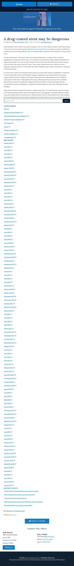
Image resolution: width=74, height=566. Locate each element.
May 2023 (7, 278)
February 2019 (8, 446)
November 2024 (9, 214)
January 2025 (8, 207)
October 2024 (8, 218)
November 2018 (9, 457)
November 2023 (9, 257)
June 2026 (7, 150)
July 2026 (7, 147)
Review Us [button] (8, 547)
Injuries (6, 127)
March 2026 (8, 161)
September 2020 (9, 385)
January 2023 (8, 293)
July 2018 (7, 471)
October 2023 (8, 261)
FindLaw (62, 560)
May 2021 (7, 357)
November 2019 (9, 414)
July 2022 (7, 314)
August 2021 (8, 346)
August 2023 (8, 268)
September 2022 (9, 307)
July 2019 (7, 428)
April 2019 (7, 439)
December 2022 (9, 296)
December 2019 (9, 410)
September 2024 (9, 221)
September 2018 (9, 464)
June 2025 (7, 193)
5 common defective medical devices (15, 498)
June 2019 (7, 432)
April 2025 (7, 200)
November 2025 (9, 175)
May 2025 (7, 196)
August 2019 (8, 425)
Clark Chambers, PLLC (20, 42)
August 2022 (8, 310)
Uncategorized (46, 42)
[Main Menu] (19, 4)
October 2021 (8, 339)
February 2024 (8, 246)
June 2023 (7, 275)
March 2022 (8, 328)
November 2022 (9, 300)
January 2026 (8, 168)
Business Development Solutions (46, 560)
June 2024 (7, 232)
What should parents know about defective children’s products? (23, 502)
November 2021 (9, 335)
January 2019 (8, 449)
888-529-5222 (31, 9)
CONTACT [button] (55, 4)
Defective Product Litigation (13, 119)
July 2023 (7, 271)
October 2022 (8, 303)
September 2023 (9, 264)
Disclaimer (12, 560)
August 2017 (8, 485)
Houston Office (8, 543)
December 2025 (9, 171)
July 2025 (7, 189)
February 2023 (8, 289)
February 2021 (8, 367)
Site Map (20, 560)
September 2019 (9, 421)
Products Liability (9, 134)
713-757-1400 (42, 9)
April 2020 (7, 403)
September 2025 (9, 182)
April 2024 (7, 239)
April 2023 (7, 282)
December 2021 (9, 332)
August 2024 (8, 225)
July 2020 (7, 392)
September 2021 (9, 343)
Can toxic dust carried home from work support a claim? (21, 491)
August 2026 (8, 143)
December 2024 (9, 211)
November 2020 (9, 378)
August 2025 (8, 186)
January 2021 (8, 371)
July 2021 (7, 350)
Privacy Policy (29, 560)
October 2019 (8, 417)
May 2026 (7, 154)
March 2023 (8, 286)
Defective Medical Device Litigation (15, 116)
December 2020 (9, 375)
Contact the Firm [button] (38, 521)
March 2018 (8, 482)
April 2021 (7, 360)
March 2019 (8, 442)
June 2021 (7, 353)
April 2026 (7, 157)
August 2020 (8, 389)
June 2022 (7, 318)
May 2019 (7, 435)
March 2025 (8, 204)
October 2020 (8, 382)
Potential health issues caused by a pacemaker (18, 505)
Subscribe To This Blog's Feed (15, 511)
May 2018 (7, 478)
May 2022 (7, 321)
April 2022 (7, 325)
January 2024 (8, 250)
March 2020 (8, 407)
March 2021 (8, 364)
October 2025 (8, 179)
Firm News (7, 123)
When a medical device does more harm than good (19, 494)
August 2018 (8, 467)
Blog (5, 109)
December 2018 (9, 453)
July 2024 (7, 228)
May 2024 (7, 236)
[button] (72, 553)
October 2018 (8, 460)
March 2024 (8, 243)
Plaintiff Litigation (9, 130)
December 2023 (9, 253)
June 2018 (7, 474)
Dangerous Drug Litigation (12, 112)
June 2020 (7, 396)
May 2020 (7, 400)
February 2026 (8, 164)
